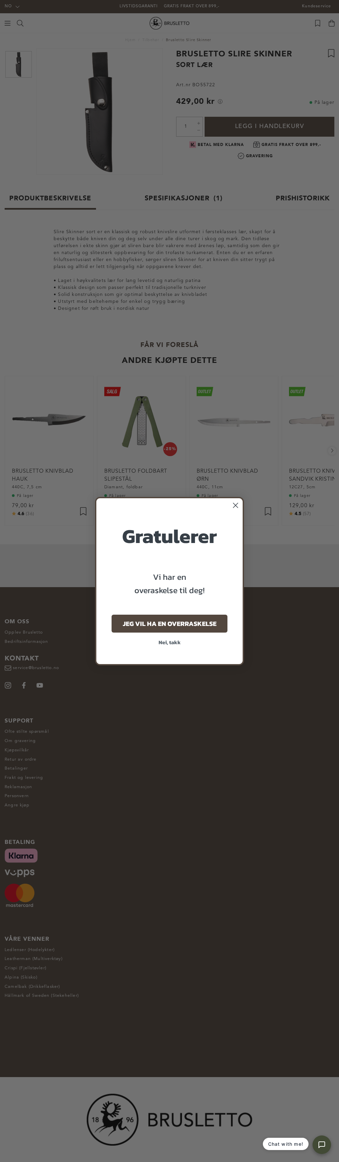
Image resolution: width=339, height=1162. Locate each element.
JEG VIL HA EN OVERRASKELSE (170, 624)
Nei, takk (170, 642)
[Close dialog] (235, 505)
